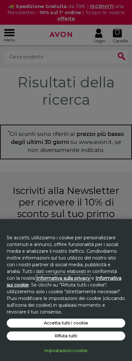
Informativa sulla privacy (63, 278)
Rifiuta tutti (66, 335)
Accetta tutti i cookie (66, 322)
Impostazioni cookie (66, 350)
